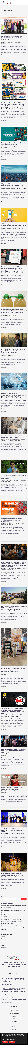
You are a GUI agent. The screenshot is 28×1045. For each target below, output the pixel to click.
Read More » (4, 57)
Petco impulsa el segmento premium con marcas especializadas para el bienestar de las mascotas (13, 670)
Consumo (12, 146)
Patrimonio (7, 876)
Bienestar (3, 439)
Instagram (14, 1029)
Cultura (2, 945)
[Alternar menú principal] (25, 2)
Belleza (3, 790)
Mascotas (19, 673)
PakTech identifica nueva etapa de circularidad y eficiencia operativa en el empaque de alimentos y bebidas (14, 311)
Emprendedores (5, 108)
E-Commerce (20, 228)
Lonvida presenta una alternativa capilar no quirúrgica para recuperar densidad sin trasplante (14, 989)
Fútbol (16, 523)
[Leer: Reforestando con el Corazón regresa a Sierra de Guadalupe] (14, 595)
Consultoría (14, 354)
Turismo (18, 188)
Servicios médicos (5, 440)
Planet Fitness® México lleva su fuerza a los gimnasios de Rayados (14, 998)
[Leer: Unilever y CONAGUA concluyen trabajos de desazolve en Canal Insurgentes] (14, 25)
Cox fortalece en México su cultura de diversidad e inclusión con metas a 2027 (13, 830)
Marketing (23, 480)
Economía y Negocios (6, 938)
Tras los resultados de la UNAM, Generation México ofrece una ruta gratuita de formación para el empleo (13, 104)
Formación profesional (14, 108)
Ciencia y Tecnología (6, 943)
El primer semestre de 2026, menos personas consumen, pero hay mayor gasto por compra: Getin (13, 268)
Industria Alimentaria (5, 315)
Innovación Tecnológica (6, 272)
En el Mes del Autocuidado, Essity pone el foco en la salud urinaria (13, 436)
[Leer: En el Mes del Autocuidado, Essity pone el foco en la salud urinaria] (14, 425)
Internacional (9, 188)
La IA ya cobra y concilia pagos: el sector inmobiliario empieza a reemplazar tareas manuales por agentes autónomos (13, 927)
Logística (10, 716)
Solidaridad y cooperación (7, 42)
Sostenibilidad (17, 42)
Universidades (14, 397)
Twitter (14, 1027)
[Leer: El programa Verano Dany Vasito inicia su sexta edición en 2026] (14, 133)
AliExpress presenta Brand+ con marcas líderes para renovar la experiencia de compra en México (14, 225)
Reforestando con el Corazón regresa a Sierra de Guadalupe (14, 607)
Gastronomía (18, 480)
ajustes (14, 1039)
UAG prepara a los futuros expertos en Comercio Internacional (13, 392)
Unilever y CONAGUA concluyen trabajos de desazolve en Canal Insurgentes (11, 38)
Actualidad (3, 936)
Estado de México (20, 40)
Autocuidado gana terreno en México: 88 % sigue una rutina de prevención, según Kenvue (13, 750)
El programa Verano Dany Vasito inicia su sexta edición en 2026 (13, 143)
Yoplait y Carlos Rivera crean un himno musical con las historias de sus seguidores (13, 477)
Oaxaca (3, 876)
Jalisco (18, 396)
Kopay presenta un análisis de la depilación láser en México (11, 788)
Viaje (22, 188)
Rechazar (12, 1041)
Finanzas (3, 396)
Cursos (13, 107)
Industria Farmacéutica (20, 439)
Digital (18, 714)
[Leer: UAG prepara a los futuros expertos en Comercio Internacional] (14, 381)
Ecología (14, 40)
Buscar (2, 896)
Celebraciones (4, 568)
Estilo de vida (4, 940)
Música (2, 481)
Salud (2, 949)
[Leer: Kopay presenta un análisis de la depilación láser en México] (14, 779)
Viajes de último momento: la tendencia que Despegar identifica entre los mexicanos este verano (14, 185)
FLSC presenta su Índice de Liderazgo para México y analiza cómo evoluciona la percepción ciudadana (13, 351)
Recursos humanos (16, 833)
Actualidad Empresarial (6, 40)
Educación (18, 107)
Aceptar (5, 1041)
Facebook (14, 1024)
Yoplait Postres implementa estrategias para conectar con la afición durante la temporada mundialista (11, 519)
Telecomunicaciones (6, 397)
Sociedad (3, 355)
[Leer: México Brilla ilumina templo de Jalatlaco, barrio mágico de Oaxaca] (14, 862)
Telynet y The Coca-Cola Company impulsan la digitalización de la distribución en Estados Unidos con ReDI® (12, 711)
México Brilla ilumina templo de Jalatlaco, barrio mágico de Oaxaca (12, 874)
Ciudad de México (5, 146)
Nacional (14, 188)
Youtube (14, 1026)
